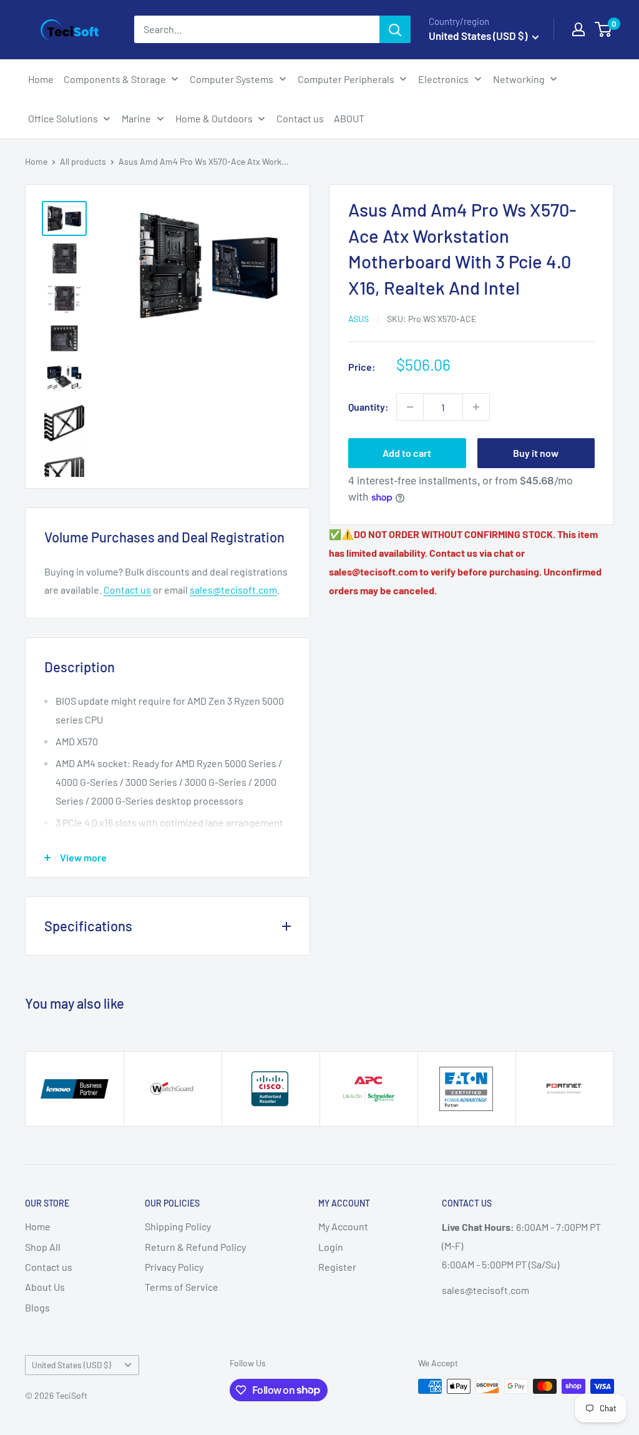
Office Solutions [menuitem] (63, 118)
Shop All (43, 1247)
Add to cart (407, 453)
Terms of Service (181, 1287)
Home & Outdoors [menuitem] (214, 118)
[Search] (395, 29)
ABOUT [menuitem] (349, 118)
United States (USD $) (71, 1364)
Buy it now (536, 453)
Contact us (127, 589)
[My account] (578, 29)
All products (83, 161)
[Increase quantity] (476, 407)
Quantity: (368, 407)
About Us (45, 1287)
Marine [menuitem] (136, 118)
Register (337, 1267)
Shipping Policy (178, 1226)
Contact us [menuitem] (300, 118)
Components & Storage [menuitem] (115, 79)
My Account (343, 1226)
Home (36, 161)
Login (330, 1247)
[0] (604, 29)
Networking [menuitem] (519, 79)
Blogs (37, 1307)
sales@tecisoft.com (233, 589)
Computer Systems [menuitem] (231, 79)
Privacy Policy (174, 1267)
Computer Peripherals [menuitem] (346, 79)
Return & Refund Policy (195, 1247)
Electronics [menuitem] (443, 79)
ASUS (358, 318)
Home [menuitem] (41, 79)
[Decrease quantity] (410, 407)
